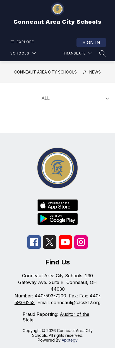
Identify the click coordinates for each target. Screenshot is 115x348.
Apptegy (70, 340)
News (95, 72)
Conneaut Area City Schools (45, 72)
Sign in (91, 42)
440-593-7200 (50, 296)
